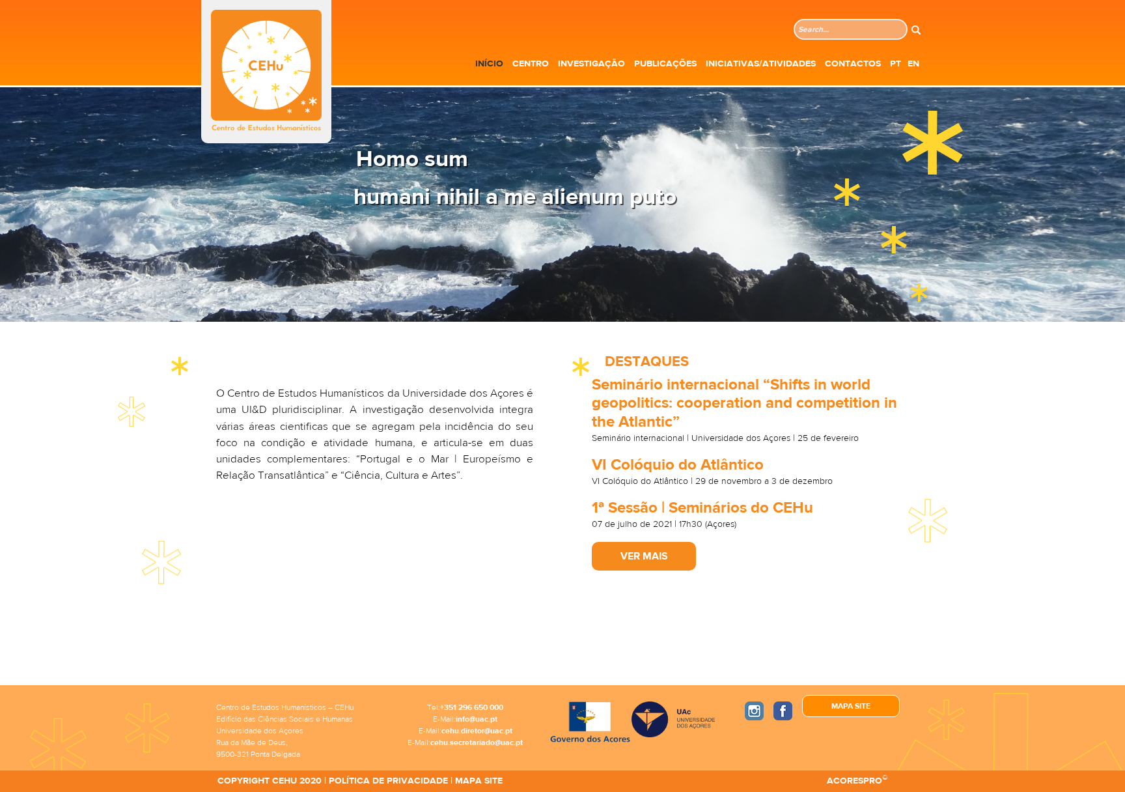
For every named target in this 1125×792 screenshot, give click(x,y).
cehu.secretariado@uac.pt (476, 742)
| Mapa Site (475, 781)
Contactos (853, 64)
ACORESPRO (854, 781)
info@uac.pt (476, 719)
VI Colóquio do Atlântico (678, 465)
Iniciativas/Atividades (761, 64)
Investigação (591, 64)
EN (913, 64)
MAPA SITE (850, 706)
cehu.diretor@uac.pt (476, 731)
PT (895, 64)
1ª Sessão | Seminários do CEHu (702, 508)
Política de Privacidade (388, 781)
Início (489, 64)
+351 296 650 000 (471, 707)
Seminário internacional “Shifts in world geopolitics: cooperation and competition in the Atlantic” (744, 403)
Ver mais (644, 556)
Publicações (665, 64)
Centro (530, 64)
